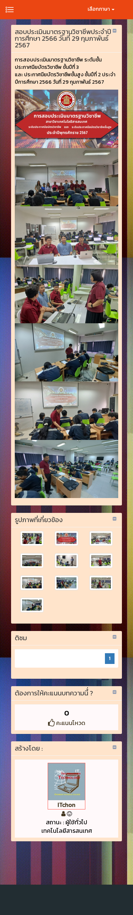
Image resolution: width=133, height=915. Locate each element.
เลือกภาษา (99, 9)
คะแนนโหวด (70, 722)
